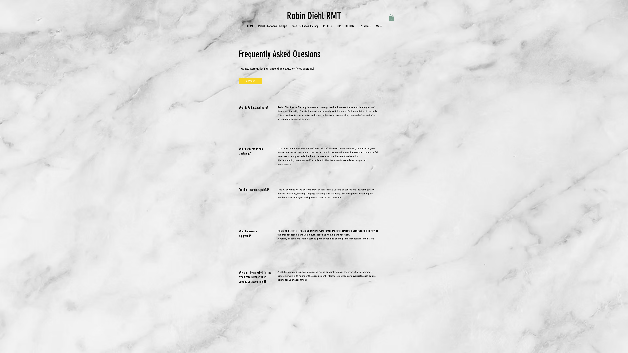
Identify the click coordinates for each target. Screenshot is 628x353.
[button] (391, 17)
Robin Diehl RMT (314, 16)
